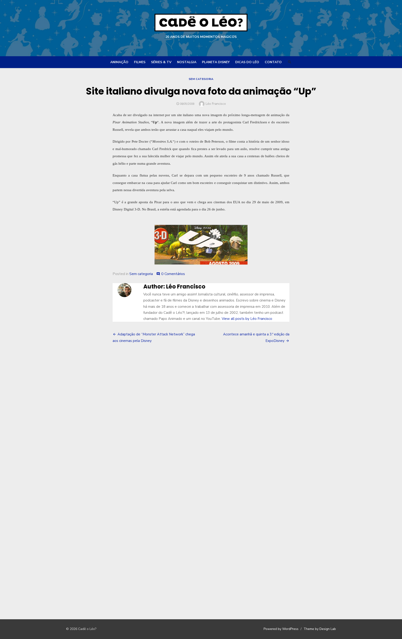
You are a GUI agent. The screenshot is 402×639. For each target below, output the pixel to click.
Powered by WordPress (281, 629)
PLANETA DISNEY (216, 62)
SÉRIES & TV (161, 62)
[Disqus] (201, 418)
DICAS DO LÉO (247, 62)
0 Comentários (173, 273)
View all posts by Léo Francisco (247, 318)
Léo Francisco (216, 104)
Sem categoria (201, 79)
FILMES (139, 62)
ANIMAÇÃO (119, 62)
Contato (273, 62)
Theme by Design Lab (320, 629)
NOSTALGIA (186, 62)
